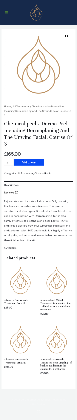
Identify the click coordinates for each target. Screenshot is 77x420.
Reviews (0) (11, 192)
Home (7, 106)
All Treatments (21, 106)
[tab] (38, 185)
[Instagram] (38, 411)
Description (11, 185)
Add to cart (29, 162)
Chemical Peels (42, 173)
